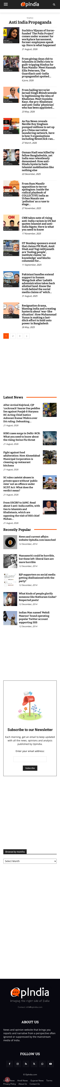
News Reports (8, 41)
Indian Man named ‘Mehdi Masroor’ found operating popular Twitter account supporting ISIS (34, 617)
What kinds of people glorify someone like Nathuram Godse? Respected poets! (37, 597)
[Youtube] (50, 1064)
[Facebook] (9, 1064)
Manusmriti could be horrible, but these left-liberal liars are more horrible (36, 559)
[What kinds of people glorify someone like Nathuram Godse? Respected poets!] (10, 599)
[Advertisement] (30, 812)
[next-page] (27, 336)
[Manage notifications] (7, 1079)
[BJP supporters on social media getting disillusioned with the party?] (10, 580)
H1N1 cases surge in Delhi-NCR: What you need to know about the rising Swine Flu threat (21, 436)
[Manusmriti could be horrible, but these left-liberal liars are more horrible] (10, 561)
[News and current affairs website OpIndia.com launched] (10, 542)
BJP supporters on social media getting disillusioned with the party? (37, 578)
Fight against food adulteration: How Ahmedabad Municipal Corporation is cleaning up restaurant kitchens (21, 459)
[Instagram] (17, 1064)
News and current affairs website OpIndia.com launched (37, 538)
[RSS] (26, 1064)
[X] (34, 1064)
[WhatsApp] (42, 1064)
